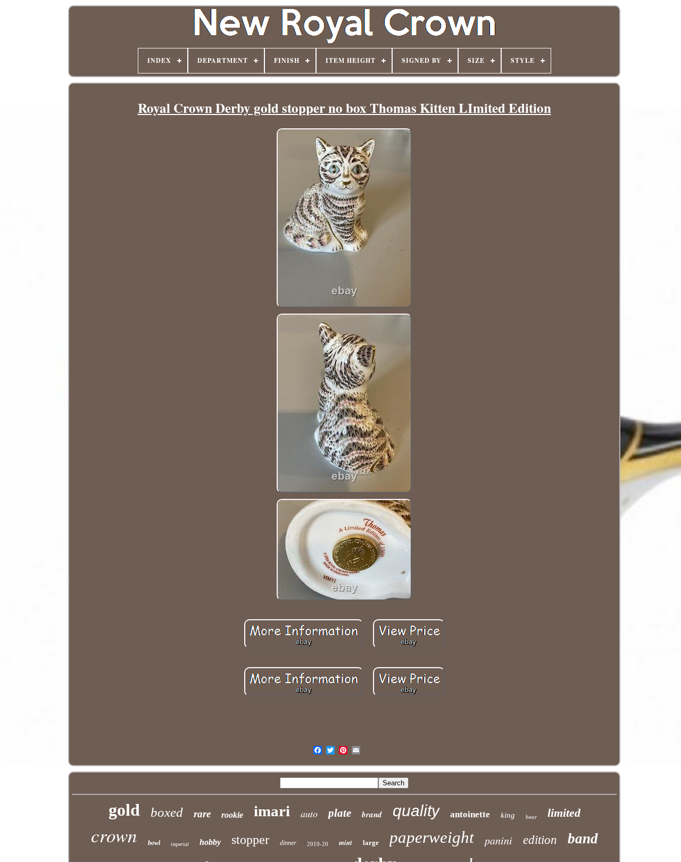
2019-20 (317, 844)
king (508, 815)
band (583, 839)
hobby (210, 842)
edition (540, 840)
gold (124, 809)
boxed (167, 812)
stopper (250, 840)
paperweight (431, 837)
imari (272, 810)
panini (498, 840)
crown (114, 835)
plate (339, 813)
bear (531, 817)
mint (345, 842)
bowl (154, 843)
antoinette (470, 814)
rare (202, 813)
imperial (180, 844)
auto (309, 813)
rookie (232, 814)
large (371, 843)
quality (416, 810)
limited (563, 812)
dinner (288, 843)
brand (372, 814)
